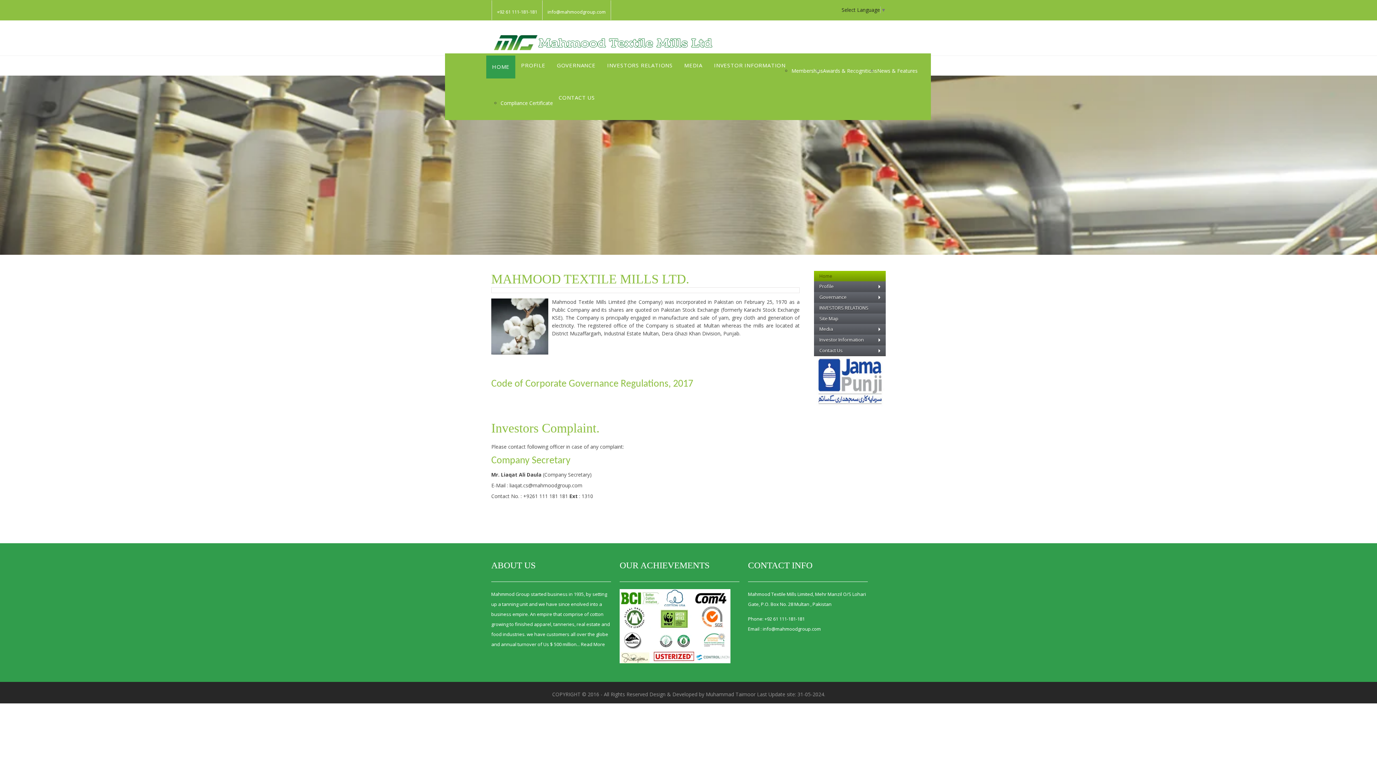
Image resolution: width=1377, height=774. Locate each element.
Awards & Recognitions (850, 70)
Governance (576, 65)
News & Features (897, 70)
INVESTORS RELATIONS (640, 65)
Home (501, 66)
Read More (593, 644)
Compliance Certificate (527, 103)
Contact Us (577, 97)
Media (693, 65)
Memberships (807, 70)
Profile (533, 65)
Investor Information (750, 65)
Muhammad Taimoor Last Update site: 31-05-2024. (765, 694)
